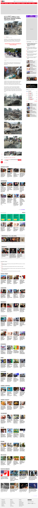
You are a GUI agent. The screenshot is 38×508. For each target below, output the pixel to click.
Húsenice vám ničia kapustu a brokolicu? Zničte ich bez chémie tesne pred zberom (3, 463)
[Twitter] (30, 500)
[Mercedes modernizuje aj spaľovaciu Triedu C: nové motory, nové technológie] (16, 375)
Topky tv (29, 3)
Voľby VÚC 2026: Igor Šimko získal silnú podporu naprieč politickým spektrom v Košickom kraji (22, 282)
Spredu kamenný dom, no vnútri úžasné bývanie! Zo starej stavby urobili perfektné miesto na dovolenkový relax (16, 449)
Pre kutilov (3, 455)
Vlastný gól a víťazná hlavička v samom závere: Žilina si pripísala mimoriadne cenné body (15, 365)
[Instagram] (29, 500)
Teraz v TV (28, 89)
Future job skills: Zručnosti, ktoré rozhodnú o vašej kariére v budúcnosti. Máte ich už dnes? (9, 394)
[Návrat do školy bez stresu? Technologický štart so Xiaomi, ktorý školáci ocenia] (10, 333)
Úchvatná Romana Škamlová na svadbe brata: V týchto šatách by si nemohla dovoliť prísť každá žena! (3, 310)
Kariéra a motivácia (5, 385)
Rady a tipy (14, 409)
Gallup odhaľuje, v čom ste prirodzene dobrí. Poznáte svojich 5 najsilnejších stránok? (16, 394)
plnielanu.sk (14, 340)
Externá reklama (12, 502)
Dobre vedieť (2, 231)
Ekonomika (23, 3)
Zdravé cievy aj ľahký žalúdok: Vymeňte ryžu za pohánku (22, 407)
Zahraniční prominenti (9, 312)
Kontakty (20, 499)
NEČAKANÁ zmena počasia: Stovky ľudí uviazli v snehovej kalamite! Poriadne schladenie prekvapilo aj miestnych (16, 324)
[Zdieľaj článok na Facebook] (2, 157)
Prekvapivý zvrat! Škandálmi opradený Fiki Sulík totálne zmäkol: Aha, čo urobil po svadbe (22, 310)
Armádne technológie (15, 423)
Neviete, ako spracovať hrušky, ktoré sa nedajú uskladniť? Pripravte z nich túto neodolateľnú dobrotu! (16, 463)
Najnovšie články (4, 261)
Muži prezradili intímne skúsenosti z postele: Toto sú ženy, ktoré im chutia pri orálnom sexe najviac (33, 86)
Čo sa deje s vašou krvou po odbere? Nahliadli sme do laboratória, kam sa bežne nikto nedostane (22, 229)
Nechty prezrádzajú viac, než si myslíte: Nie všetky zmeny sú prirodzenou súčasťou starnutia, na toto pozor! (9, 324)
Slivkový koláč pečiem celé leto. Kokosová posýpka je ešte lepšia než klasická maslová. (9, 408)
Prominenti (11, 3)
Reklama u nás (11, 501)
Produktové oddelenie (21, 502)
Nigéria (10, 157)
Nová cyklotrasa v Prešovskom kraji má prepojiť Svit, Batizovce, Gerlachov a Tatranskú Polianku (3, 379)
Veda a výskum (2, 423)
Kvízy (26, 3)
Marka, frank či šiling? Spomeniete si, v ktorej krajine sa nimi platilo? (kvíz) (16, 351)
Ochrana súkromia (3, 502)
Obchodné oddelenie (21, 503)
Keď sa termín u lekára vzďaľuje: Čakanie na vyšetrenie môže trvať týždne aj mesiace (3, 229)
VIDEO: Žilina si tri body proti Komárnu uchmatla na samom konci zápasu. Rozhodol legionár (16, 435)
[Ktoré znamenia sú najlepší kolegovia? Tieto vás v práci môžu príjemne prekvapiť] (22, 389)
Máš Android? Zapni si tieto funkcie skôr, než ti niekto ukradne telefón (9, 420)
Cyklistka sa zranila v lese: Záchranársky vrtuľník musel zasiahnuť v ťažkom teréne (3, 282)
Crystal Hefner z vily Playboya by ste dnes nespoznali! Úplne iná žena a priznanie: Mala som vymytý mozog (10, 310)
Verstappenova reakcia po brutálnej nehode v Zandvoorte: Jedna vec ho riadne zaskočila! (9, 365)
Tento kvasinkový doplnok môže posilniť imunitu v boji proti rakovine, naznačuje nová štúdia (3, 421)
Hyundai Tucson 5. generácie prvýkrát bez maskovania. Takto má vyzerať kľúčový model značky (9, 379)
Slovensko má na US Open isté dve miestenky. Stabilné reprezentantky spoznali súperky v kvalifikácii (9, 435)
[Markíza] (27, 91)
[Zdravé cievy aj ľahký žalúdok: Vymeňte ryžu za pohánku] (22, 403)
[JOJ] (27, 93)
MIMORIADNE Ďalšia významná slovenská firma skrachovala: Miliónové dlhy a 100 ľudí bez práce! (9, 282)
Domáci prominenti (2, 312)
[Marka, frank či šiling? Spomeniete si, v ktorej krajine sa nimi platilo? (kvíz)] (16, 347)
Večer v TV (32, 89)
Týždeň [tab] (36, 41)
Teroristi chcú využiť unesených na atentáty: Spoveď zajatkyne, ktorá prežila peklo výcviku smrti (3, 175)
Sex (30, 84)
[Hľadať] (36, 3)
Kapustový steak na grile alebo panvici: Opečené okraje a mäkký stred (16, 407)
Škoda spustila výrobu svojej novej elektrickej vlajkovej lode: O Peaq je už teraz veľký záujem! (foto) (10, 352)
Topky (8, 15)
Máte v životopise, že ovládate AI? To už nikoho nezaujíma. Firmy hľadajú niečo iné (3, 394)
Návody (20, 423)
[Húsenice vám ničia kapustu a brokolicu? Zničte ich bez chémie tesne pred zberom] (3, 458)
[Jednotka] (27, 95)
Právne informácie (3, 501)
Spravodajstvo (20, 501)
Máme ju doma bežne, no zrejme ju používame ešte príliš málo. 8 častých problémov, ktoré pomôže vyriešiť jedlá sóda (3, 449)
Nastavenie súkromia (3, 503)
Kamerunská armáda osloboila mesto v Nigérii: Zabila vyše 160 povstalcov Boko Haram (22, 175)
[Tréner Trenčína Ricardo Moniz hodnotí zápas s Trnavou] (20, 250)
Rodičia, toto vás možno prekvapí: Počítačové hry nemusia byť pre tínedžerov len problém (3, 324)
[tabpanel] (31, 51)
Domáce (2, 3)
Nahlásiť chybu (5, 162)
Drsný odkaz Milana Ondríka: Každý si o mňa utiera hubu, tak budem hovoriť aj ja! (13, 256)
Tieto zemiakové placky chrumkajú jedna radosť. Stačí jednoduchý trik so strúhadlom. (3, 408)
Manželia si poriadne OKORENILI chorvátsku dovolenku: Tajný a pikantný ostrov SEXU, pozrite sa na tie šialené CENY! (13, 269)
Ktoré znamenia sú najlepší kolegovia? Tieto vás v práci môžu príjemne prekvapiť (22, 394)
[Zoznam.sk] (30, 503)
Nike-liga (14, 437)
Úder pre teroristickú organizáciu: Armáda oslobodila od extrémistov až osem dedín (16, 175)
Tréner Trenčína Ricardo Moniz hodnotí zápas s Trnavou (19, 256)
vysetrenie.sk (8, 326)
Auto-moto (3, 371)
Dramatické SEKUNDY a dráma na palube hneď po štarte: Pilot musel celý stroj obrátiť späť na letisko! (22, 296)
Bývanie (2, 441)
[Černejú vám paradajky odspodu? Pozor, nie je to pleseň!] (22, 458)
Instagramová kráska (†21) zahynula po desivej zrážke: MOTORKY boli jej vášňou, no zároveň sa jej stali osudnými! (13, 264)
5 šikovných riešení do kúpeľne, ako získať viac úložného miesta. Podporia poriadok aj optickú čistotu (9, 449)
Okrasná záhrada (8, 465)
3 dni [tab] (33, 41)
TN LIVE (2, 427)
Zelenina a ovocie (2, 465)
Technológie (4, 413)
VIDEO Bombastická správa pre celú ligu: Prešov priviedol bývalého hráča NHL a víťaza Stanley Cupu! (3, 365)
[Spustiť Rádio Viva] (31, 15)
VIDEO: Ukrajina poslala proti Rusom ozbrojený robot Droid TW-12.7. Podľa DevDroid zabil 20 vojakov (16, 421)
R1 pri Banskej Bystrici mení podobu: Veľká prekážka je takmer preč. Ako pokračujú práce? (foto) (22, 352)
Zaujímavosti (18, 3)
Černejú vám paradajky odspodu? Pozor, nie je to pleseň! (22, 462)
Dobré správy (4, 330)
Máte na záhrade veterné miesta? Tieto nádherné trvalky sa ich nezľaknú (9, 463)
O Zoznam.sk (3, 499)
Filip (22, 1)
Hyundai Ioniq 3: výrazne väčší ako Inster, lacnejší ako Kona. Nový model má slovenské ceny (22, 379)
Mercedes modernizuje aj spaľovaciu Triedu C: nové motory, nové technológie (16, 379)
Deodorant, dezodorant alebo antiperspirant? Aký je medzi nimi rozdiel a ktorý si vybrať (12, 266)
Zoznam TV (4, 246)
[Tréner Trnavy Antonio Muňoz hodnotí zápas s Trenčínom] (5, 250)
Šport (14, 3)
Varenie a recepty (5, 399)
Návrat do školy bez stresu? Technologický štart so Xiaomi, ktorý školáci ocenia (16, 229)
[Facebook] (28, 500)
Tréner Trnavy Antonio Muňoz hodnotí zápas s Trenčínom (5, 255)
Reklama (11, 499)
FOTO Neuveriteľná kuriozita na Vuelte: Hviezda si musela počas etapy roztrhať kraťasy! (22, 365)
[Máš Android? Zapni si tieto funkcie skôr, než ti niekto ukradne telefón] (10, 417)
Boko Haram (13, 157)
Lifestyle (33, 3)
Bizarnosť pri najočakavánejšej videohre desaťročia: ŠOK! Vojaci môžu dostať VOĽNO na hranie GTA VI (15, 296)
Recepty (14, 465)
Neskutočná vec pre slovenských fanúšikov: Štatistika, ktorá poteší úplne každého (9, 229)
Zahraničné (6, 3)
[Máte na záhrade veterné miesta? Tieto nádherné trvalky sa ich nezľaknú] (10, 458)
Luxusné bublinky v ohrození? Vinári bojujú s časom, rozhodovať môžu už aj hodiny (22, 324)
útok (8, 157)
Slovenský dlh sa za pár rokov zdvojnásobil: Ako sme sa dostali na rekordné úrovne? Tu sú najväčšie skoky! (3, 352)
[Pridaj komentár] (2, 154)
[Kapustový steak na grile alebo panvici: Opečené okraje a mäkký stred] (16, 403)
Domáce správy (4, 273)
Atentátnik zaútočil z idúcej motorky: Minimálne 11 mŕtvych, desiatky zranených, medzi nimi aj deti (9, 175)
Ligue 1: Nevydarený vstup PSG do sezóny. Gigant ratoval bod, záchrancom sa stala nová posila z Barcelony (3, 435)
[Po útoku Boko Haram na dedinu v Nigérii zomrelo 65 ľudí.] (7, 153)
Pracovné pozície (3, 212)
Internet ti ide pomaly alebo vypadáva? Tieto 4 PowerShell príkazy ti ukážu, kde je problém (22, 421)
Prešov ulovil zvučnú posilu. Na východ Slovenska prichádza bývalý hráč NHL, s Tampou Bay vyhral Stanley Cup (22, 435)
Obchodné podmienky (12, 503)
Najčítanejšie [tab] (29, 41)
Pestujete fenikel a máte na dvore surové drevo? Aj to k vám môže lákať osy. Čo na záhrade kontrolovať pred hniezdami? (22, 449)
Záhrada (20, 464)
